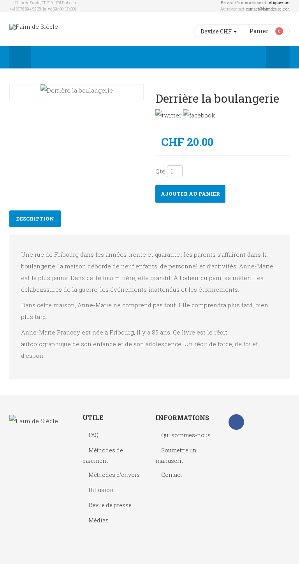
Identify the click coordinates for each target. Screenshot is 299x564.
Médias (98, 520)
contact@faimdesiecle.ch (268, 9)
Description (35, 218)
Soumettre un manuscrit (176, 455)
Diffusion (101, 490)
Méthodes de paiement (103, 455)
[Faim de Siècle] (33, 26)
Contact (171, 474)
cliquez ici (279, 2)
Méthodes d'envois (114, 474)
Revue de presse (110, 505)
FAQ (93, 435)
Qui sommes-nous (186, 435)
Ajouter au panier (190, 193)
